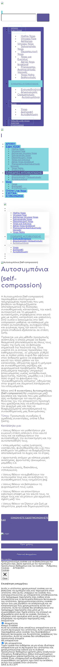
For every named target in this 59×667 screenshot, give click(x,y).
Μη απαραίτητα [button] (9, 641)
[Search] (43, 17)
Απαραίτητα (11, 623)
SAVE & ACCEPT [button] (9, 665)
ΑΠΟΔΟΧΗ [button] (18, 568)
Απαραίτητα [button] (7, 621)
